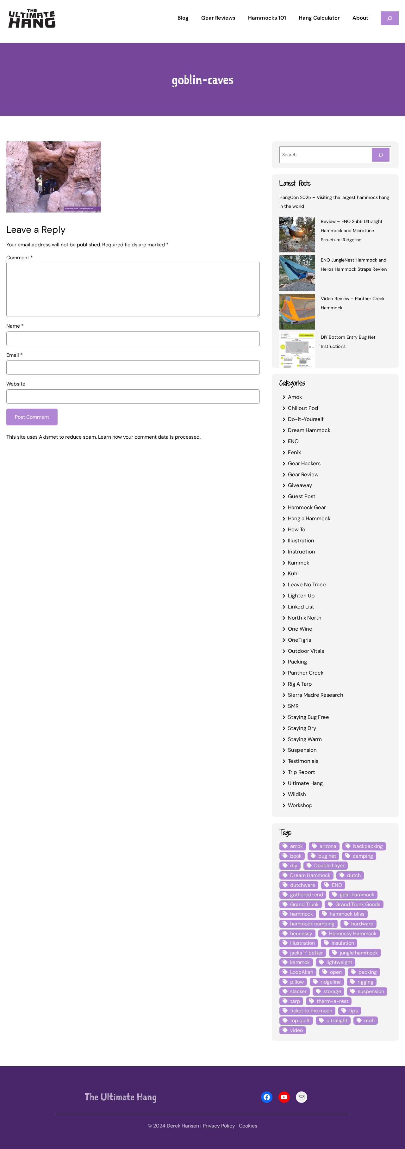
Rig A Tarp (300, 683)
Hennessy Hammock (353, 933)
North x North (304, 617)
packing (367, 972)
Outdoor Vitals (306, 650)
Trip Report (301, 772)
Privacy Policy (219, 1125)
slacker (298, 991)
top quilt (300, 1020)
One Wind (300, 628)
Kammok (298, 562)
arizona (328, 846)
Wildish (297, 794)
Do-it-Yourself (306, 419)
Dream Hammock (309, 430)
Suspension (302, 749)
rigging (365, 982)
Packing (297, 661)
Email (14, 355)
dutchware (302, 885)
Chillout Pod (303, 408)
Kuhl (293, 573)
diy (293, 865)
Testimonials (303, 760)
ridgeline (331, 982)
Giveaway (300, 485)
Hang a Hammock (309, 518)
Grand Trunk (304, 904)
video (296, 1030)
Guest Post (301, 496)
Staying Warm (305, 739)
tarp (295, 1001)
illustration (302, 943)
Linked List (301, 606)
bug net (327, 856)
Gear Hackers (304, 463)
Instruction (301, 551)
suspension (371, 991)
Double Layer (329, 865)
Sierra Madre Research (315, 694)
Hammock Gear (307, 507)
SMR (293, 705)
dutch (354, 875)
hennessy (301, 933)
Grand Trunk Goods (357, 904)
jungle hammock (359, 952)
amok (296, 846)
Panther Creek (305, 672)
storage (332, 991)
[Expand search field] (390, 18)
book (296, 856)
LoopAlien (301, 972)
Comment (19, 257)
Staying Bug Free (308, 716)
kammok (300, 962)
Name (15, 326)
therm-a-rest (332, 1001)
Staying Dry (302, 728)
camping (363, 856)
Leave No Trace (307, 584)
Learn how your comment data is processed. (149, 437)
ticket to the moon (311, 1010)
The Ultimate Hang (121, 1096)
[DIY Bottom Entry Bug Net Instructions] (297, 351)
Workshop (300, 805)
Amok (295, 396)
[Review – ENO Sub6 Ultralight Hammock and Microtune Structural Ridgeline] (297, 236)
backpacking (368, 846)
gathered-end (306, 894)
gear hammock (357, 894)
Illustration (301, 540)
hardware (362, 923)
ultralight (337, 1020)
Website (15, 383)
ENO (293, 441)
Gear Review (303, 474)
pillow (297, 982)
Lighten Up (301, 595)
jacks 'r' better (306, 952)
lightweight (339, 962)
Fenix (294, 452)
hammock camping (312, 923)
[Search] (380, 155)
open (336, 972)
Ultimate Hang (305, 783)
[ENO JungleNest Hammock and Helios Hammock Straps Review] (297, 274)
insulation (343, 943)
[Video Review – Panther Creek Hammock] (297, 313)
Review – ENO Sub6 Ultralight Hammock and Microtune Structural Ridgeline (352, 231)
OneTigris (299, 639)
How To (296, 529)
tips (353, 1010)
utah (369, 1020)
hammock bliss (347, 914)
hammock (301, 914)
